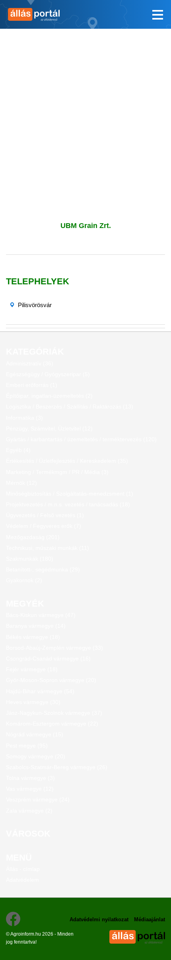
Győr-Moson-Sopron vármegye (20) (51, 680)
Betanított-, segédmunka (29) (43, 569)
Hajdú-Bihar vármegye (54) (40, 691)
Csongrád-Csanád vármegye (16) (48, 658)
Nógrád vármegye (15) (34, 734)
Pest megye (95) (27, 745)
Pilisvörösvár (35, 304)
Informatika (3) (24, 418)
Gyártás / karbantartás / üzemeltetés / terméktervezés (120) (81, 439)
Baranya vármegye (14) (36, 626)
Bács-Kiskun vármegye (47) (41, 615)
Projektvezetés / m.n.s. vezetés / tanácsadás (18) (68, 504)
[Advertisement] (85, 114)
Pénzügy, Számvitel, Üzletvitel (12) (49, 428)
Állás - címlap (23, 869)
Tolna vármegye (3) (30, 778)
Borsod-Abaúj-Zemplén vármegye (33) (54, 648)
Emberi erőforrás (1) (31, 385)
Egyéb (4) (18, 450)
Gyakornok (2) (24, 580)
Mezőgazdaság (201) (33, 537)
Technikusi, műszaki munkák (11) (47, 548)
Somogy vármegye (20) (35, 756)
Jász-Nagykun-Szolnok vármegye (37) (54, 713)
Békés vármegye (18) (33, 637)
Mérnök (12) (21, 483)
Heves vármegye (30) (33, 702)
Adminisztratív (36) (29, 363)
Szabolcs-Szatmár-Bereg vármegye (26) (56, 767)
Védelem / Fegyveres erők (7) (43, 526)
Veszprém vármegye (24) (38, 799)
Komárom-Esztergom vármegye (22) (52, 723)
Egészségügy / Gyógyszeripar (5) (48, 374)
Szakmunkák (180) (29, 558)
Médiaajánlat (149, 919)
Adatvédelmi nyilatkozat (99, 919)
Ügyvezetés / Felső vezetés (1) (45, 515)
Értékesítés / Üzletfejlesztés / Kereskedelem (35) (67, 461)
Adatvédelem (22, 880)
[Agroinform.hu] (43, 14)
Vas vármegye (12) (30, 788)
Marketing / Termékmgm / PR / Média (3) (57, 472)
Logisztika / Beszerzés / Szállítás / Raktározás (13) (69, 406)
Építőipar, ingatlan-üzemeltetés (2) (49, 396)
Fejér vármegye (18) (32, 669)
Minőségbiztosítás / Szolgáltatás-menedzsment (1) (69, 493)
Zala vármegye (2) (29, 810)
